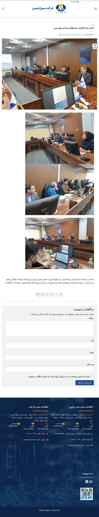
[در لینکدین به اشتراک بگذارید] (38, 295)
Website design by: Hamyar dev (49, 510)
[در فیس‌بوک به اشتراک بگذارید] (56, 295)
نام (92, 340)
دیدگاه (91, 318)
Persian (74, 1)
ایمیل (91, 352)
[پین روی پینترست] (42, 295)
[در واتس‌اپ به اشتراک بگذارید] (61, 295)
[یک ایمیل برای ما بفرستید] (90, 481)
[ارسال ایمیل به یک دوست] (47, 295)
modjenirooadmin (68, 34)
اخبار (92, 25)
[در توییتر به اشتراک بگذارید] (52, 295)
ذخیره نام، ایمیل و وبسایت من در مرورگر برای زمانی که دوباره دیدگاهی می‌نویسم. (59, 376)
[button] (95, 9)
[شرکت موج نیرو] (49, 8)
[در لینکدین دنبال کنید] (86, 481)
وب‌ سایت (90, 364)
